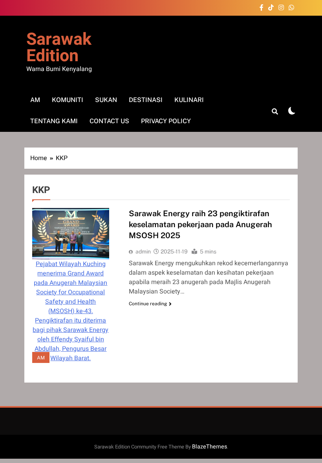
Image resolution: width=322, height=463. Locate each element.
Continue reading (148, 303)
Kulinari (189, 100)
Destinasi (146, 100)
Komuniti (67, 100)
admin (143, 251)
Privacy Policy (166, 121)
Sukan (106, 100)
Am (35, 100)
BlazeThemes (209, 447)
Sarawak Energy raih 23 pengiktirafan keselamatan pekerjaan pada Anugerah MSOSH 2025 (200, 224)
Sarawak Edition (58, 47)
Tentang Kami (54, 121)
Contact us (109, 121)
